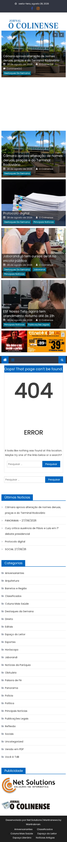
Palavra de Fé (13, 680)
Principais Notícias (44, 222)
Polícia (9, 695)
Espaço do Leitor (15, 634)
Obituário (11, 672)
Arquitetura (12, 581)
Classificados (13, 596)
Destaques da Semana (17, 73)
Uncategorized (14, 741)
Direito (9, 619)
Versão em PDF (14, 749)
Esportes (10, 642)
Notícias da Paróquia (18, 665)
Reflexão (10, 726)
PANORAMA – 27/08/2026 (20, 520)
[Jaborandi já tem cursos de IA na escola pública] (33, 253)
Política (9, 703)
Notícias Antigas (45, 837)
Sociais (9, 734)
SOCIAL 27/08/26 (15, 549)
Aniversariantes (14, 573)
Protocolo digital (16, 213)
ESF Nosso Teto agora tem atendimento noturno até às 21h (28, 313)
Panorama (11, 688)
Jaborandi (39, 269)
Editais (9, 626)
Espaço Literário (22, 837)
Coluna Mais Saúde (17, 603)
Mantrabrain (33, 824)
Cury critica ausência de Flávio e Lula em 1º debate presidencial (32, 531)
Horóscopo (11, 649)
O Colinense (46, 64)
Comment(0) (14, 68)
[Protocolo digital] (33, 202)
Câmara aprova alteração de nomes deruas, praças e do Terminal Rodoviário (31, 58)
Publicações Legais (38, 324)
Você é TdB (12, 757)
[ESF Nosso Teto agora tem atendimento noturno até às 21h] (33, 304)
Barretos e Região (16, 588)
